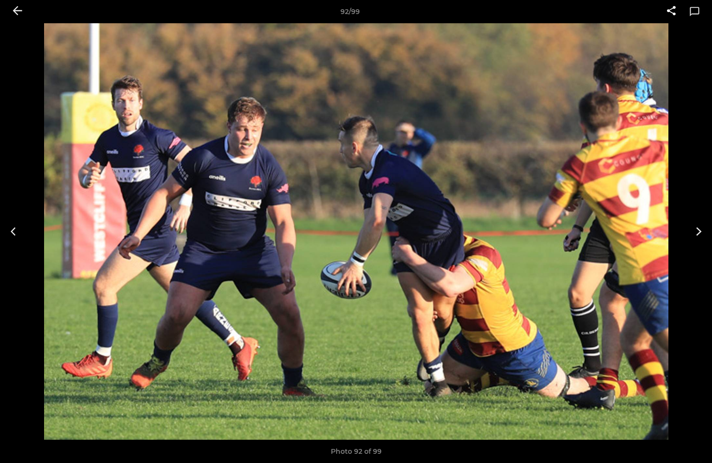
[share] (671, 11)
